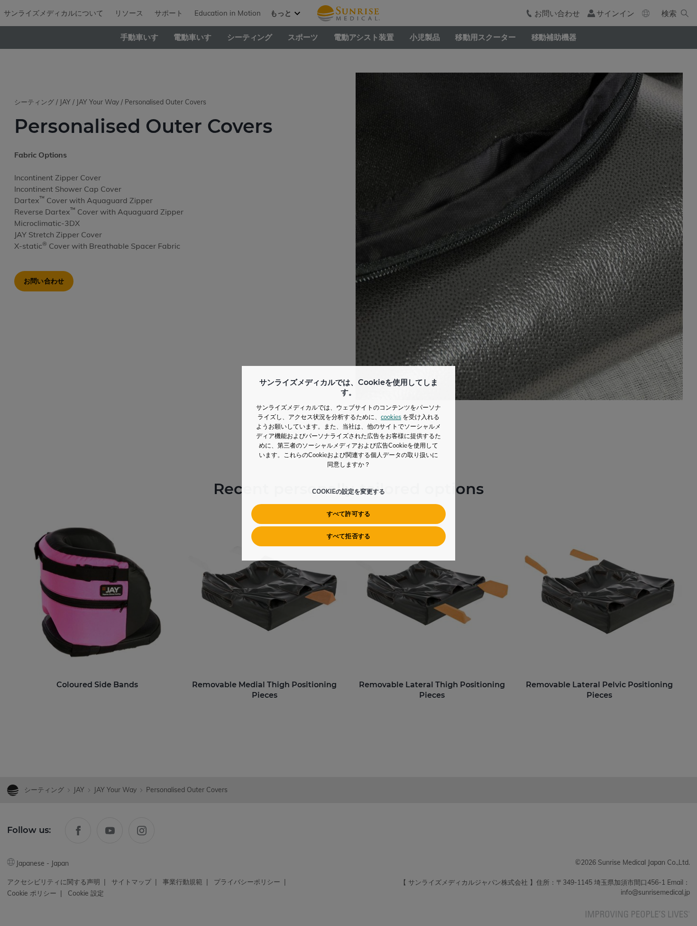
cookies (391, 417)
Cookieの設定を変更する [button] (348, 491)
